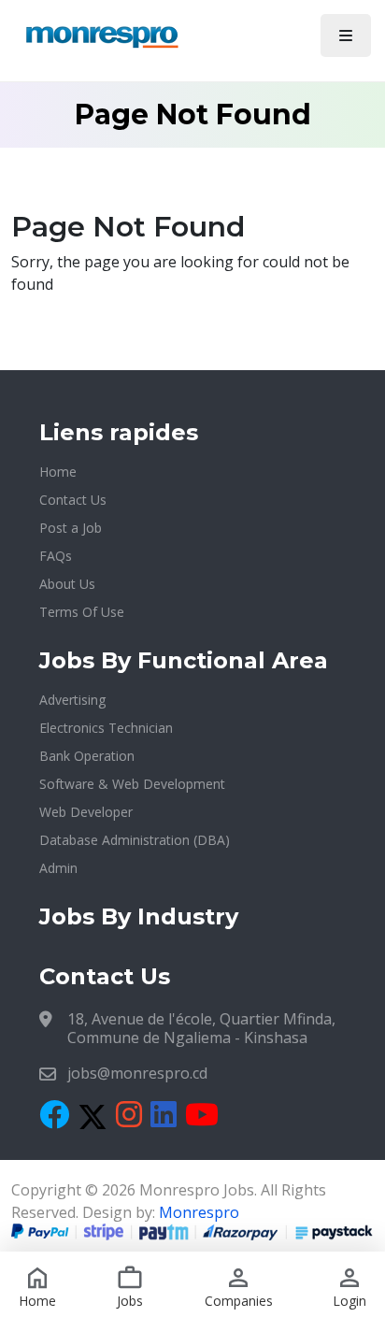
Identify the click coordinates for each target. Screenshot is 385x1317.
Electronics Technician (106, 728)
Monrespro (199, 1212)
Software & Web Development (132, 784)
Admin (58, 868)
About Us (67, 584)
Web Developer (86, 812)
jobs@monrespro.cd (137, 1073)
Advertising (72, 700)
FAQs (55, 556)
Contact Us (73, 499)
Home (58, 471)
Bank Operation (87, 756)
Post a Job (70, 528)
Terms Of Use (81, 612)
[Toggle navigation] (346, 35)
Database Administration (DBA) (134, 840)
